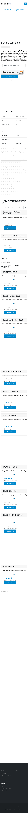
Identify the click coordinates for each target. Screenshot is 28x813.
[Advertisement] (14, 27)
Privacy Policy (17, 809)
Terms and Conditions (18, 80)
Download (11, 228)
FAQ (3, 786)
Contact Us (4, 790)
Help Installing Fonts (6, 788)
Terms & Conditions (9, 809)
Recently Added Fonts (6, 775)
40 (5, 207)
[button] (13, 279)
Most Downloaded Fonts (7, 780)
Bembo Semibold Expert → (20, 10)
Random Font (5, 777)
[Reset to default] (25, 207)
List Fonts (4, 773)
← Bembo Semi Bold (6, 9)
